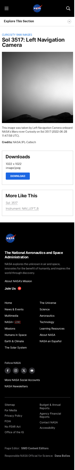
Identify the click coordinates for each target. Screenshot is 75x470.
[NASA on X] (24, 371)
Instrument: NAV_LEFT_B (22, 208)
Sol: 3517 (12, 203)
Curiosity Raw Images (17, 34)
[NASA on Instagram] (16, 371)
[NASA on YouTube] (32, 371)
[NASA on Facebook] (8, 371)
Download (17, 176)
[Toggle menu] (6, 8)
